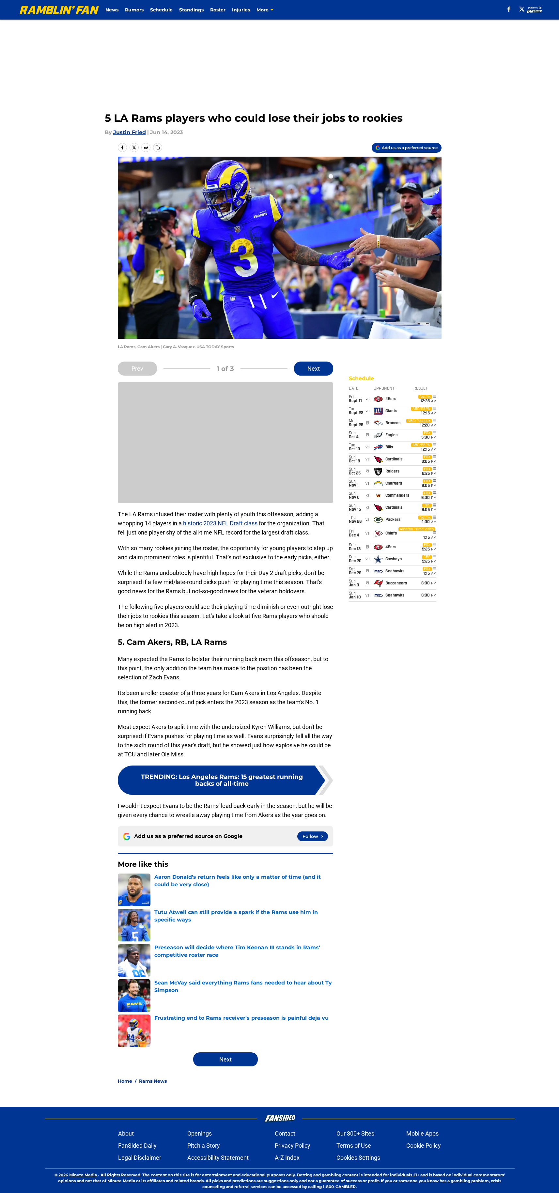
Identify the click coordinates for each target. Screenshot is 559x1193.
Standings (191, 10)
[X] (521, 9)
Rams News (153, 1081)
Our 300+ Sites (355, 1133)
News (111, 10)
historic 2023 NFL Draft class (220, 523)
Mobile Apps (422, 1133)
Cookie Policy (423, 1145)
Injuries (241, 10)
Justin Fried (129, 132)
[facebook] (508, 9)
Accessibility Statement (218, 1157)
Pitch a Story (203, 1145)
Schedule (161, 10)
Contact (285, 1133)
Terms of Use (353, 1145)
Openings (199, 1133)
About (126, 1133)
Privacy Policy (292, 1145)
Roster (217, 10)
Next (313, 368)
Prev (137, 368)
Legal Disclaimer (139, 1157)
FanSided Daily (137, 1145)
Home (125, 1081)
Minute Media (83, 1174)
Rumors (134, 10)
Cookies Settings (358, 1157)
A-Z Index (287, 1157)
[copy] (157, 147)
